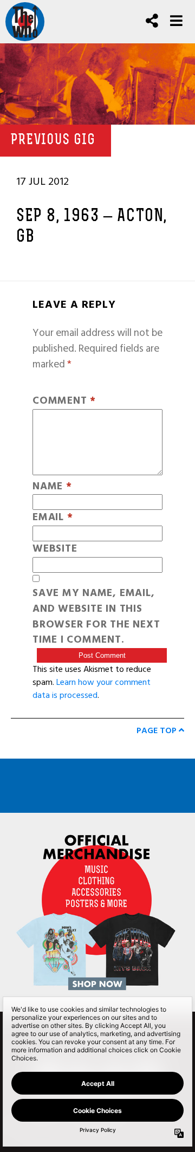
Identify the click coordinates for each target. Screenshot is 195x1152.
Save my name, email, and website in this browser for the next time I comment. (96, 617)
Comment (64, 401)
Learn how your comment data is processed (91, 688)
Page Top (157, 730)
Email (52, 518)
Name (52, 487)
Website (54, 549)
